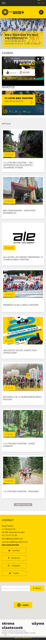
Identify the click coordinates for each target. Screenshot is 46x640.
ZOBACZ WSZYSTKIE (23, 505)
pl (39, 2)
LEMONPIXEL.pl (27, 638)
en (43, 2)
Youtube (16, 550)
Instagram (15, 566)
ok (5, 635)
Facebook (15, 558)
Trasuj (37, 588)
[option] (23, 24)
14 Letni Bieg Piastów (18, 98)
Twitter (16, 573)
